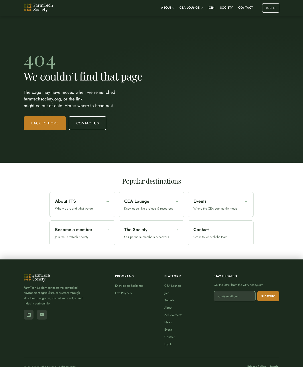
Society (226, 7)
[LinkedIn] (28, 315)
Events (168, 329)
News (168, 322)
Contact (245, 7)
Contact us (87, 123)
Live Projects (123, 293)
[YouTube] (42, 315)
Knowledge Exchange (129, 285)
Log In (270, 8)
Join (211, 7)
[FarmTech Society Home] (38, 8)
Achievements (173, 315)
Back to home (45, 123)
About (166, 7)
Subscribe (268, 296)
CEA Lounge (189, 7)
